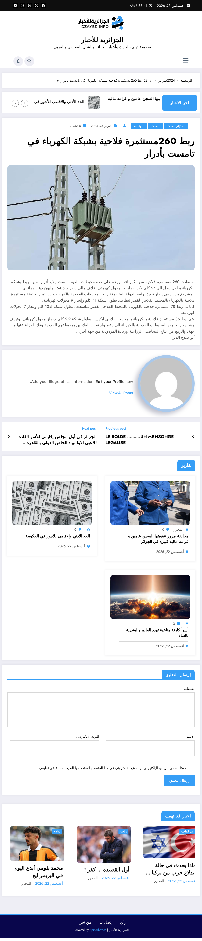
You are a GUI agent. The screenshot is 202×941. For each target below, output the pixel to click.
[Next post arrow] (8, 436)
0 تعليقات (75, 126)
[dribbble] (29, 5)
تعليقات (189, 688)
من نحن (85, 921)
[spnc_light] (18, 61)
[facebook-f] (43, 5)
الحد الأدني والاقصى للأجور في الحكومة (64, 101)
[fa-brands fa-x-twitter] (36, 5)
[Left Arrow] (24, 103)
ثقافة (188, 831)
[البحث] (29, 61)
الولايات (138, 126)
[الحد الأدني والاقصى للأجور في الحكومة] (52, 502)
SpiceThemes (98, 928)
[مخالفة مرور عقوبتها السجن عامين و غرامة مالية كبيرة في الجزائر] (150, 502)
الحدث (155, 126)
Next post (89, 428)
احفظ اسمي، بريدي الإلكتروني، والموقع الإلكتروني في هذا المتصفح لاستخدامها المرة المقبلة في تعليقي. (113, 767)
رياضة (69, 831)
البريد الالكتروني (87, 736)
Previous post (115, 428)
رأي (123, 921)
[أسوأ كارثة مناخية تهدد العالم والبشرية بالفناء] (150, 596)
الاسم (190, 736)
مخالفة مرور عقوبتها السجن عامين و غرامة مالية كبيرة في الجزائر (159, 101)
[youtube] (15, 5)
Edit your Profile (110, 381)
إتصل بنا (105, 921)
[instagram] (22, 5)
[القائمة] (186, 61)
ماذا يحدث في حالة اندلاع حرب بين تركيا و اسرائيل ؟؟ (118, 869)
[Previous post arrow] (193, 436)
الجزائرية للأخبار (102, 39)
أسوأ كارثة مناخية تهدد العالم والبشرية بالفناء (157, 632)
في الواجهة (133, 831)
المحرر (179, 529)
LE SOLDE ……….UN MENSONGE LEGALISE (139, 440)
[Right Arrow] (15, 103)
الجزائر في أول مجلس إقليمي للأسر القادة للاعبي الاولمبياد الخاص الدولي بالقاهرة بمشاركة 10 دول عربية (58, 440)
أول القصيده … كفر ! (52, 869)
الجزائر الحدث (176, 126)
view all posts (121, 393)
